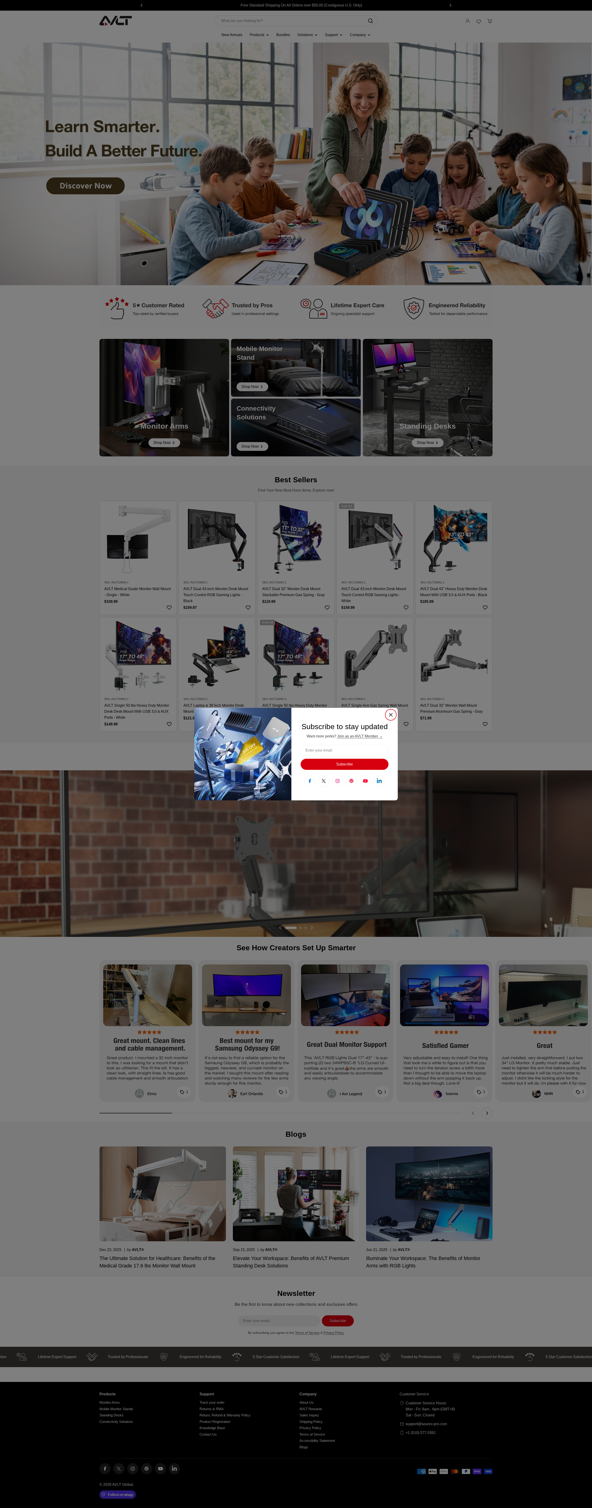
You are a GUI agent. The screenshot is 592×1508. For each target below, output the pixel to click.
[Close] (390, 714)
